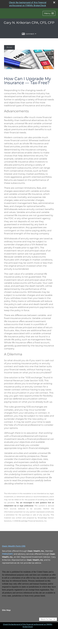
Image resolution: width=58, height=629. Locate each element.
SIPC (11, 554)
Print (9, 47)
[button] (49, 13)
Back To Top (46, 619)
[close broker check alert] (54, 2)
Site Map (6, 610)
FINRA (5, 554)
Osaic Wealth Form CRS (13, 546)
